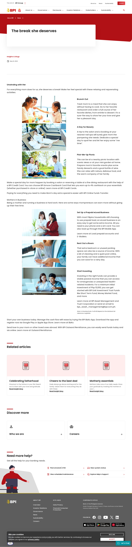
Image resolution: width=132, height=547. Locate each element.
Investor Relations (40, 508)
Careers (36, 521)
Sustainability (109, 3)
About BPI (10, 18)
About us (93, 3)
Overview (36, 505)
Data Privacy (58, 505)
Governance (38, 511)
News (100, 3)
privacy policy (33, 539)
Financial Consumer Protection (60, 509)
